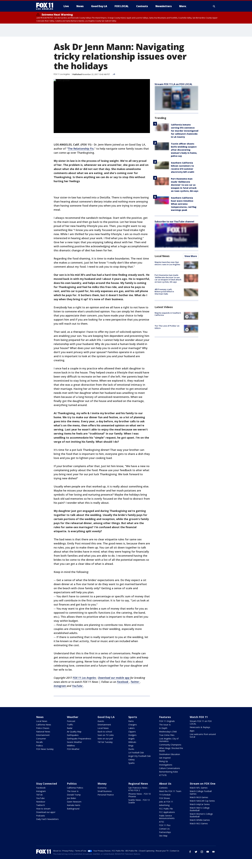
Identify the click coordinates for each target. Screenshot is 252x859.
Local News (162, 256)
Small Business (105, 791)
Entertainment (43, 735)
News (39, 717)
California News (43, 724)
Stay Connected (46, 783)
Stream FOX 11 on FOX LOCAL (201, 722)
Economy (102, 787)
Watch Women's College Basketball (201, 815)
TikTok (39, 794)
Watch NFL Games (199, 787)
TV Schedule (165, 794)
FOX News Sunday (45, 749)
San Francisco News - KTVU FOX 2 (138, 789)
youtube (207, 851)
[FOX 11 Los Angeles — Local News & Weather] (45, 6)
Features (165, 717)
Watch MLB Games (199, 797)
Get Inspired (164, 757)
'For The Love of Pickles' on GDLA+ (167, 326)
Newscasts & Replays (200, 727)
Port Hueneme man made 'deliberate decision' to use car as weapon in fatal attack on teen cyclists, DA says (184, 184)
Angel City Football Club (139, 756)
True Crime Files (166, 735)
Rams (131, 721)
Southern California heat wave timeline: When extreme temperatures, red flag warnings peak (183, 203)
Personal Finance (106, 794)
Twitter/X (40, 805)
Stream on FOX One (202, 783)
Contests (163, 787)
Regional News (138, 783)
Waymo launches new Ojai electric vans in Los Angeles (167, 263)
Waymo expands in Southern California (168, 314)
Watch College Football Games (201, 792)
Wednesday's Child (168, 731)
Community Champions (170, 744)
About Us (165, 783)
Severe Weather (74, 742)
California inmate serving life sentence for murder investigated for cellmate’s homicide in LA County (184, 130)
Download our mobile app (114, 677)
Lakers (131, 728)
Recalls (39, 742)
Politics (39, 745)
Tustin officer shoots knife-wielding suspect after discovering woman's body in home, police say (184, 149)
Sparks (131, 763)
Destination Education (169, 754)
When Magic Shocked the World (171, 749)
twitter (196, 851)
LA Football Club (136, 752)
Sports (132, 717)
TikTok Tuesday (105, 742)
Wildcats (132, 742)
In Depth (163, 728)
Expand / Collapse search (214, 6)
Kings (130, 745)
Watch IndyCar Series (200, 804)
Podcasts (40, 815)
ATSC (161, 821)
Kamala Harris (73, 805)
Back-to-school (105, 731)
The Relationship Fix (81, 148)
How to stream (43, 808)
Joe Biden (71, 798)
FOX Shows (164, 798)
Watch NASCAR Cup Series (202, 800)
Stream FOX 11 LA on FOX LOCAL (173, 84)
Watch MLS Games (199, 823)
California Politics (75, 787)
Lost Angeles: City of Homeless (168, 740)
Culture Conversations (169, 768)
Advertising (164, 805)
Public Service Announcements (167, 817)
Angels (131, 738)
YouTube (77, 686)
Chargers (132, 724)
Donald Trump (74, 794)
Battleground (73, 808)
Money (102, 783)
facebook (190, 851)
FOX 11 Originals (167, 721)
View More (190, 256)
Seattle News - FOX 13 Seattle (139, 801)
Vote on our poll (105, 738)
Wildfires (71, 745)
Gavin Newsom (74, 801)
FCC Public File (166, 808)
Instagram (60, 686)
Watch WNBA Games (200, 820)
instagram (202, 851)
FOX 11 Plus (164, 825)
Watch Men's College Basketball (200, 809)
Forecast (71, 721)
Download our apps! (45, 812)
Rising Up (163, 761)
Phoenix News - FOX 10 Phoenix (139, 795)
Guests (101, 721)
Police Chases (42, 728)
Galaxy (131, 759)
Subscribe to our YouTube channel (174, 221)
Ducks (131, 749)
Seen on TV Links (106, 735)
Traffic (70, 724)
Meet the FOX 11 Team (170, 791)
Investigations (165, 764)
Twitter (135, 682)
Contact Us (164, 828)
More (182, 6)
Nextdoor (40, 801)
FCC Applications (167, 812)
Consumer (41, 738)
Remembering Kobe (168, 771)
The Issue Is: (165, 724)
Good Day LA (106, 717)
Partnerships (165, 832)
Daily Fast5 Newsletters (47, 819)
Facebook (123, 682)
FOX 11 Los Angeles (62, 74)
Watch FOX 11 (199, 717)
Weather (72, 717)
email (213, 851)
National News (43, 731)
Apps (192, 730)
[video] (191, 316)
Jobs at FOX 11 (166, 801)
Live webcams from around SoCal (203, 735)
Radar (69, 728)
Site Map (163, 835)
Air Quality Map (74, 731)
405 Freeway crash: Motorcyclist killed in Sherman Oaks (164, 291)
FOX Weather (73, 749)
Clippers (132, 731)
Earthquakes (73, 735)
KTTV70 (163, 775)
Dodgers (132, 735)
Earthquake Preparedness (79, 738)
